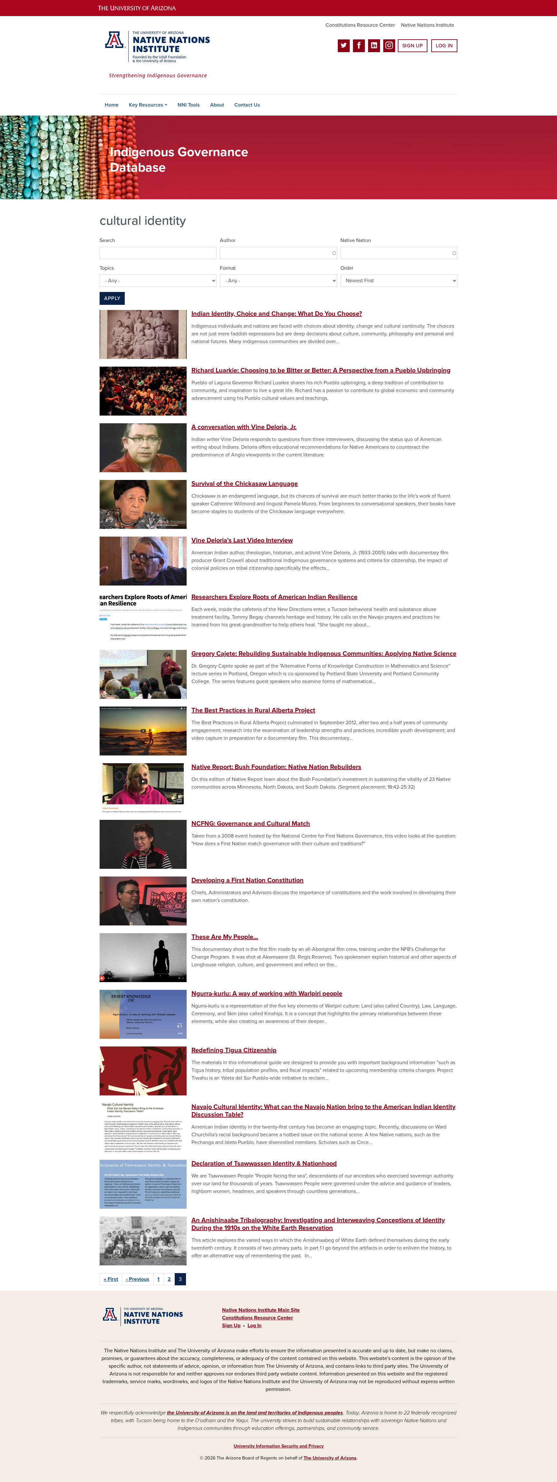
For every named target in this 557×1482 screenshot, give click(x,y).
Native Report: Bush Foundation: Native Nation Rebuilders (276, 767)
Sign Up (412, 45)
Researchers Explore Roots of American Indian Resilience (274, 597)
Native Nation (355, 240)
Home (112, 105)
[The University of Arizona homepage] (142, 8)
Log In (444, 45)
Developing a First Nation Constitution (247, 880)
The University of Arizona (330, 1458)
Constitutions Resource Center (360, 25)
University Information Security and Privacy (279, 1446)
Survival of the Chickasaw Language (244, 484)
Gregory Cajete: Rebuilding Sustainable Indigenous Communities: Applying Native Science (323, 654)
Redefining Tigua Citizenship (234, 1050)
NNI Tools (189, 105)
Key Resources (146, 105)
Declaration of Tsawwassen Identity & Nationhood (264, 1164)
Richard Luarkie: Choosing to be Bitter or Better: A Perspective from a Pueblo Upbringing (321, 370)
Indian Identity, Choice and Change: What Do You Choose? (276, 314)
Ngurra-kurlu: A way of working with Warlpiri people (266, 994)
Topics (107, 268)
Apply (112, 298)
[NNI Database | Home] (156, 55)
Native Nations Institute (427, 25)
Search (107, 240)
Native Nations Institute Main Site (261, 1310)
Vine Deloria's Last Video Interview (242, 540)
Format (228, 268)
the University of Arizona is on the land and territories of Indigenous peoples (255, 1413)
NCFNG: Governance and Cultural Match (250, 824)
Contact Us (247, 105)
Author (227, 240)
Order (346, 268)
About (217, 105)
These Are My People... (224, 937)
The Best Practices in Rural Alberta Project (253, 710)
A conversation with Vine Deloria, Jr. (244, 427)
